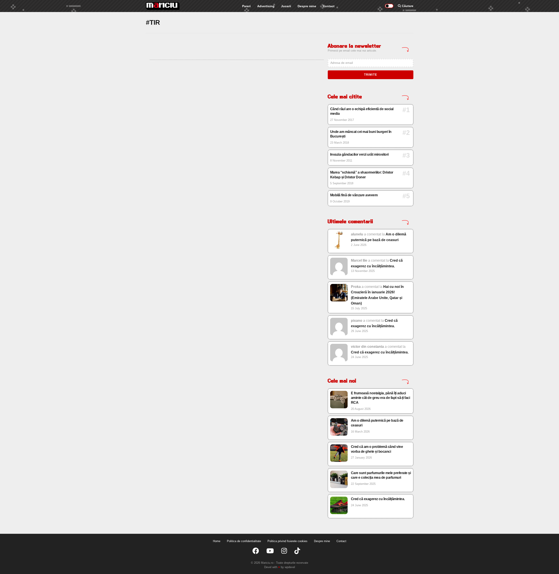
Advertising (265, 6)
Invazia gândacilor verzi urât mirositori (359, 154)
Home (216, 541)
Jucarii (286, 6)
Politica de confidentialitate (244, 541)
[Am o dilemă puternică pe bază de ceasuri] (339, 274)
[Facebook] (255, 551)
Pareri (246, 6)
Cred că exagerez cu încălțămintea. (380, 352)
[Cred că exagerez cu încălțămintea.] (339, 300)
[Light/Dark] (389, 6)
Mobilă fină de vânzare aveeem (354, 195)
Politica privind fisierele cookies (287, 541)
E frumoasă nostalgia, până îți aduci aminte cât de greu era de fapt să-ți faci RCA (380, 397)
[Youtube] (270, 551)
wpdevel (290, 567)
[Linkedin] (284, 551)
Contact (329, 6)
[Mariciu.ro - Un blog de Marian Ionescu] (163, 6)
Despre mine (307, 6)
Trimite (370, 74)
